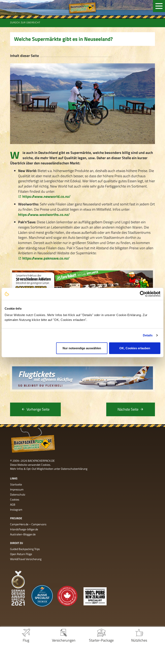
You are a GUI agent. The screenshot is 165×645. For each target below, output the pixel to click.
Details (148, 335)
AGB (12, 504)
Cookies (14, 499)
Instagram (16, 509)
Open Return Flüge (21, 554)
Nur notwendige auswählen (82, 348)
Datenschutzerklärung (74, 469)
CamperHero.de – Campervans (28, 524)
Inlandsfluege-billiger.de (24, 529)
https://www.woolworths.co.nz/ (44, 214)
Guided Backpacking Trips (25, 549)
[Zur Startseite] (82, 7)
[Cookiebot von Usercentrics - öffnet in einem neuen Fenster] (142, 294)
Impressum (17, 489)
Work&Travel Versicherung (25, 559)
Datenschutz (17, 494)
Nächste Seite (128, 409)
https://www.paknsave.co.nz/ (45, 258)
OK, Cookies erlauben (134, 348)
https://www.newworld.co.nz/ (46, 196)
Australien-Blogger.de (23, 534)
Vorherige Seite (38, 409)
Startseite (16, 484)
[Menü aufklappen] (159, 6)
